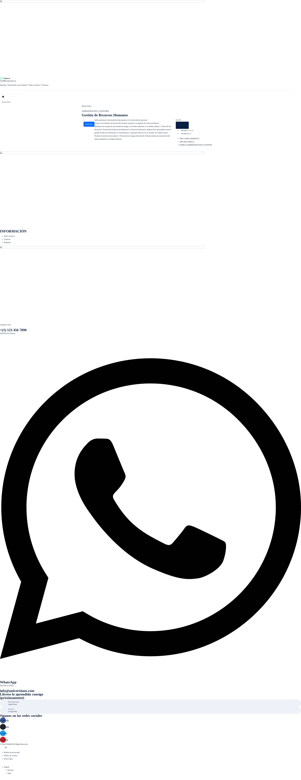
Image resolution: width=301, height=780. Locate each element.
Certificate (184, 133)
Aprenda (3, 85)
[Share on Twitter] (197, 150)
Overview (89, 124)
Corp (14, 81)
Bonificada (8, 81)
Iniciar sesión (6, 102)
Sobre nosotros (34, 85)
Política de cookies (11, 756)
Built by (2, 747)
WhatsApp (8, 682)
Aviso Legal (8, 759)
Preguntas (7, 242)
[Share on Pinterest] (200, 150)
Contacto (45, 85)
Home (84, 106)
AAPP (2, 81)
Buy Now (182, 125)
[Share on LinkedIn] (199, 150)
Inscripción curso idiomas (18, 85)
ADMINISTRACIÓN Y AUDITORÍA (95, 111)
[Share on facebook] (195, 150)
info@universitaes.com (17, 691)
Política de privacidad (12, 752)
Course (88, 106)
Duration (184, 130)
